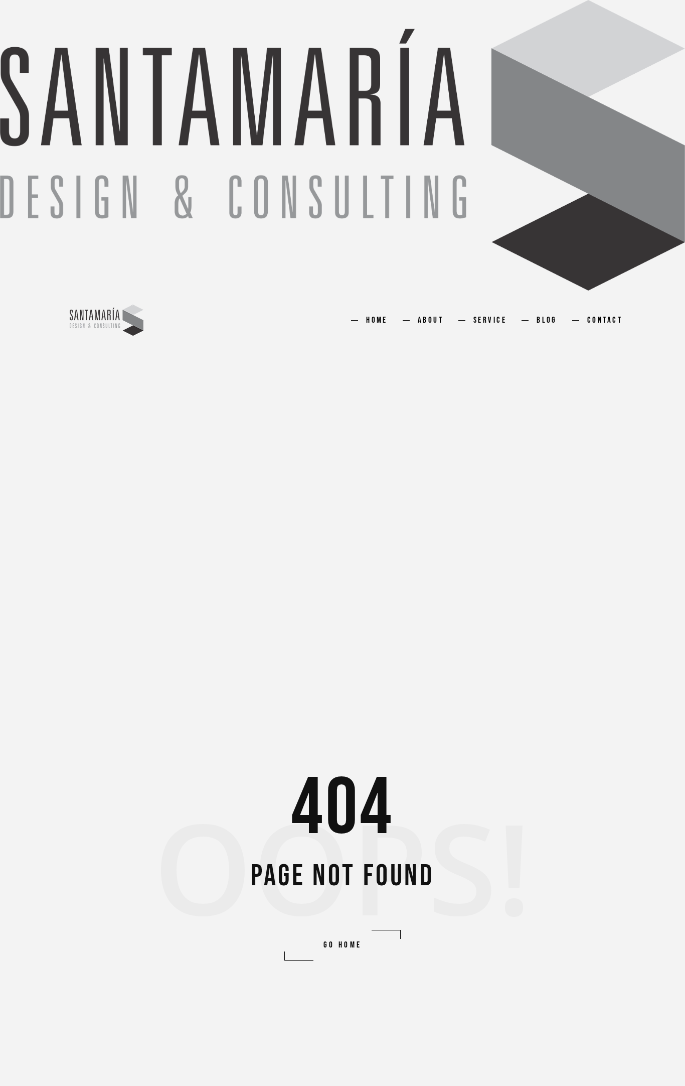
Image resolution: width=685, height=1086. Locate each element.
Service (489, 320)
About (430, 320)
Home (377, 320)
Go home (342, 945)
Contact (604, 320)
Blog (547, 320)
